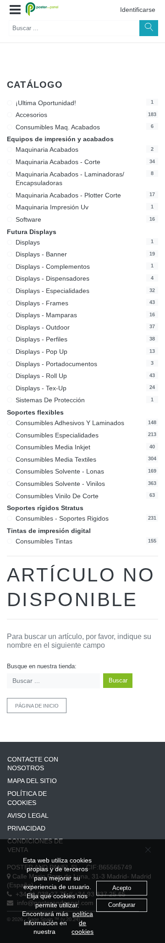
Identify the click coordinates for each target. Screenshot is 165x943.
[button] (15, 10)
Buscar (118, 680)
